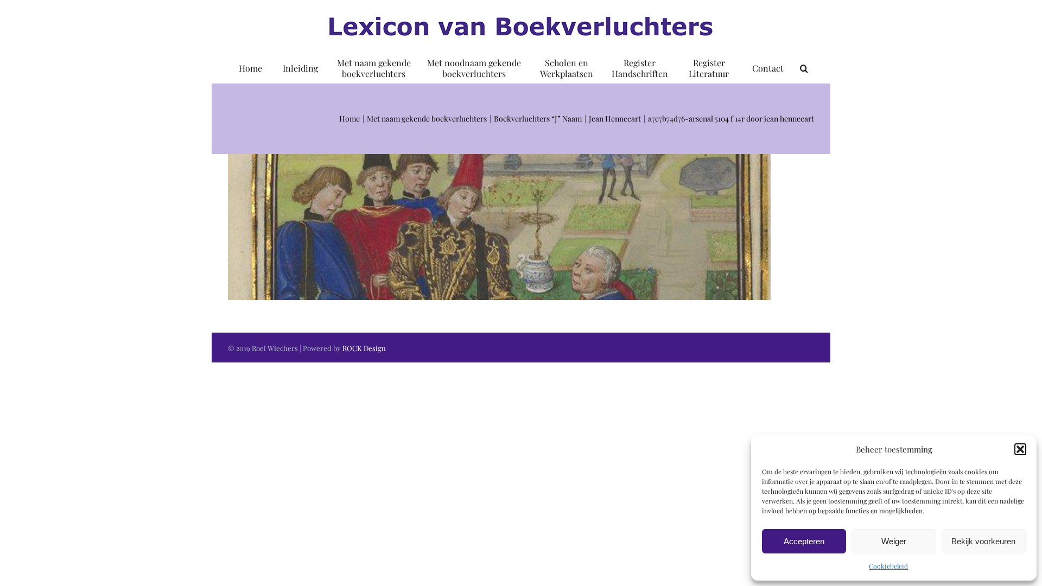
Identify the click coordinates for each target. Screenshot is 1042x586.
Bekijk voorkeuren (983, 541)
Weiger (893, 541)
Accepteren (804, 541)
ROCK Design (364, 348)
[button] (1020, 449)
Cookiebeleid (888, 566)
